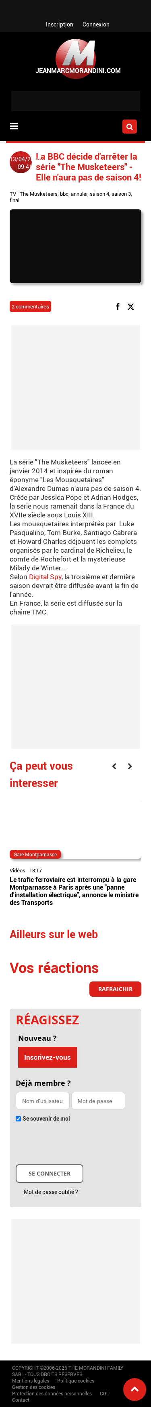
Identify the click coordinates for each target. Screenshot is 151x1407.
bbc (64, 193)
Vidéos (17, 870)
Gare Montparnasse (35, 854)
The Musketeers (39, 193)
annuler (79, 193)
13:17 (35, 870)
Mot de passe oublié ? (51, 1192)
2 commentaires (30, 306)
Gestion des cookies (33, 1387)
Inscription (59, 24)
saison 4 (99, 193)
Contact (20, 1400)
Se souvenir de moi (46, 1118)
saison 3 (121, 193)
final (14, 200)
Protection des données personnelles (52, 1393)
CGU (105, 1393)
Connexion (96, 24)
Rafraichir (115, 989)
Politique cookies (75, 1380)
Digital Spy (45, 576)
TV (13, 193)
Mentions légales (30, 1380)
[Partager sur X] (132, 306)
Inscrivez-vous (47, 1057)
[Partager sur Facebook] (119, 306)
